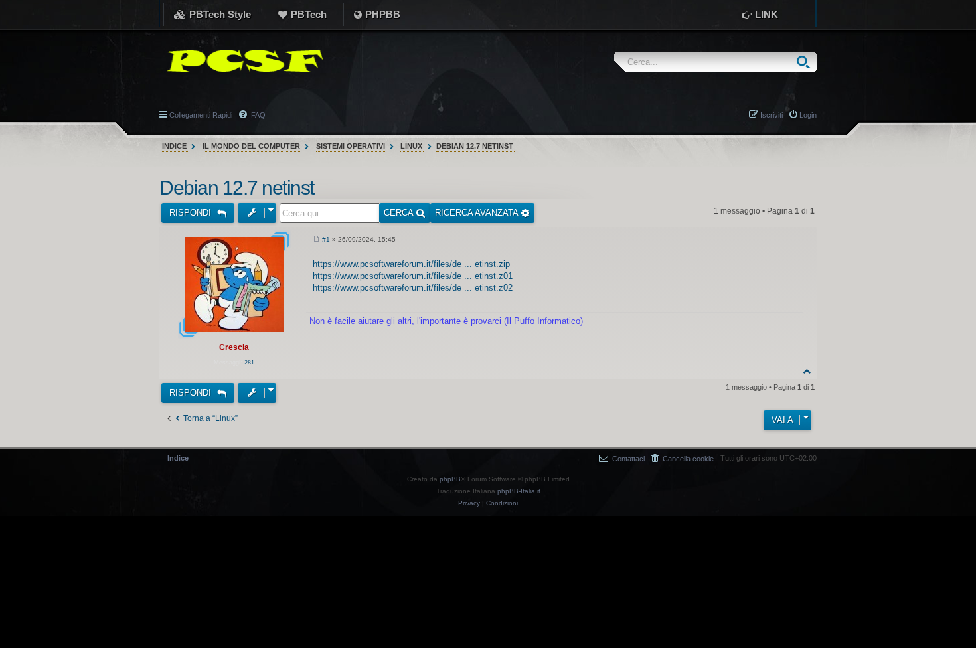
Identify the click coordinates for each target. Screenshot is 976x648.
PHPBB (382, 14)
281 (249, 362)
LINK (766, 14)
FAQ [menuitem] (257, 115)
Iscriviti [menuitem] (771, 115)
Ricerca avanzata (478, 213)
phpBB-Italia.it (518, 491)
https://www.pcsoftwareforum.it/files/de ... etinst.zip (411, 264)
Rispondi (191, 213)
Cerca (400, 213)
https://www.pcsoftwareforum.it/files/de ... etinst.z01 (413, 276)
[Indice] (241, 61)
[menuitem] (682, 458)
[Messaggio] (316, 240)
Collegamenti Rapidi (200, 115)
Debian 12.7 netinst (474, 146)
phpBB (450, 479)
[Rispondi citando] (792, 242)
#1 (326, 239)
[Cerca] (806, 62)
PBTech (309, 14)
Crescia (234, 347)
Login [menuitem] (808, 115)
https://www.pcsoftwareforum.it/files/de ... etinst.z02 (413, 288)
